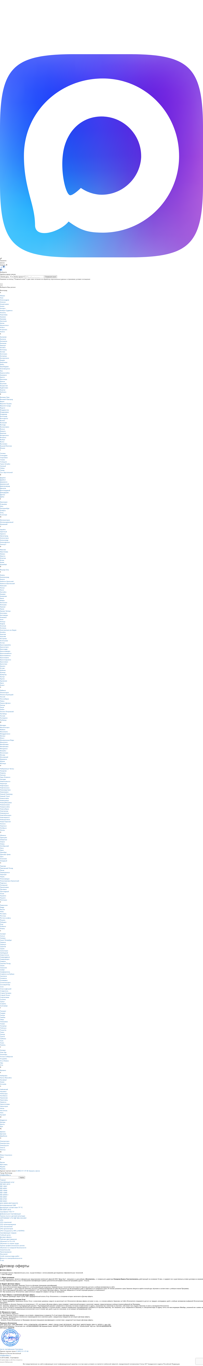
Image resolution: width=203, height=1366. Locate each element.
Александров (4, 300)
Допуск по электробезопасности (11, 1258)
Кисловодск (4, 615)
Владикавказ (4, 412)
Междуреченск (5, 734)
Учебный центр (5, 1235)
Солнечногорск (5, 982)
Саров (2, 948)
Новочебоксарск (5, 815)
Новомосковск (5, 805)
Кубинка (3, 670)
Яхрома (2, 1169)
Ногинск (2, 824)
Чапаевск (3, 1091)
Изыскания (4, 1254)
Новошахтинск (5, 819)
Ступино (3, 999)
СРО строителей (6, 1222)
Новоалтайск (4, 798)
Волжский (3, 423)
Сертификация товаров (8, 1233)
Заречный (3, 532)
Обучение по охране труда (9, 1243)
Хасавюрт (3, 1080)
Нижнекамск (4, 792)
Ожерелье (3, 839)
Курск (2, 683)
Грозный (3, 466)
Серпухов (3, 968)
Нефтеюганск (4, 788)
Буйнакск (3, 392)
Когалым (3, 626)
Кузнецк (2, 672)
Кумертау (3, 674)
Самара (2, 938)
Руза (1, 924)
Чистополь (3, 1110)
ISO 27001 (3, 1199)
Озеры (2, 844)
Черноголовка (5, 1104)
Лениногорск (4, 692)
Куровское (3, 681)
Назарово (3, 771)
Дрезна (2, 494)
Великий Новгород (6, 399)
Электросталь (5, 1143)
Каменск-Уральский (7, 581)
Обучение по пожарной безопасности (13, 1248)
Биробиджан (4, 366)
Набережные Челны (7, 769)
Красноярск (4, 662)
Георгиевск (4, 457)
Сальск (2, 936)
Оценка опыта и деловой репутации (12, 1216)
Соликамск (4, 980)
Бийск (2, 364)
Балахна (3, 339)
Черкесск (3, 1102)
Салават (3, 934)
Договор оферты (6, 1237)
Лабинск (3, 690)
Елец (1, 512)
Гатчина (2, 453)
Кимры (2, 600)
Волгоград (3, 416)
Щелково (3, 1134)
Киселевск (3, 613)
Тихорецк (3, 1026)
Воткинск (3, 437)
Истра (2, 560)
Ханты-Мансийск (6, 1078)
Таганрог (3, 1011)
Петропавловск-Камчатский (9, 881)
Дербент (3, 480)
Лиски (2, 707)
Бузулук (2, 390)
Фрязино (3, 1070)
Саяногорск (4, 951)
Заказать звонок (34, 1171)
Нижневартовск (5, 790)
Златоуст (3, 544)
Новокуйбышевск (6, 802)
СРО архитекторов (6, 1228)
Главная (3, 1180)
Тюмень (2, 1045)
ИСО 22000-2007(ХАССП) (9, 1203)
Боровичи (3, 375)
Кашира (2, 594)
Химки (2, 1082)
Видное (2, 408)
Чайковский (4, 1089)
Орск (1, 856)
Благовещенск (5, 369)
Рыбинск (3, 926)
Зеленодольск (5, 542)
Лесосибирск (4, 699)
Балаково (3, 337)
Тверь (2, 1019)
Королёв (3, 636)
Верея (2, 401)
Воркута (2, 431)
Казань (2, 575)
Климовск (3, 617)
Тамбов (2, 1017)
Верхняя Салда (5, 406)
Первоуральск (5, 872)
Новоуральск (4, 813)
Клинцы (2, 621)
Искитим (3, 558)
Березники (3, 362)
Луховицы (3, 714)
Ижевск (2, 554)
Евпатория (3, 502)
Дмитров (3, 488)
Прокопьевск (4, 887)
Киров (2, 609)
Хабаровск (3, 1075)
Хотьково (3, 1084)
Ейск (1, 506)
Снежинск (3, 978)
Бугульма (3, 383)
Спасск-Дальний (5, 989)
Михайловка (4, 744)
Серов (2, 965)
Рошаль (2, 920)
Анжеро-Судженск (6, 310)
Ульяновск (3, 1054)
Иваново (3, 549)
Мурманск (3, 759)
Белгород (3, 349)
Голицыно (3, 462)
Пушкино (3, 896)
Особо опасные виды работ (9, 1256)
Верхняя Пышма (6, 403)
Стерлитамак (4, 997)
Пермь (2, 876)
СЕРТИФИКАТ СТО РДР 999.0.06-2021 (13, 1218)
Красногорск (4, 647)
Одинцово (3, 837)
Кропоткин (3, 664)
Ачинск (2, 331)
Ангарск (2, 308)
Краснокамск (4, 657)
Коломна (3, 628)
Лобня (2, 709)
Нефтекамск (4, 785)
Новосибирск (4, 809)
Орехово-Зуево (5, 854)
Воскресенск (4, 435)
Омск (2, 848)
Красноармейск (5, 645)
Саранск (3, 942)
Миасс (2, 738)
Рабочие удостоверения (8, 1239)
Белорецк (3, 356)
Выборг (2, 439)
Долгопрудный (5, 490)
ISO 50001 (3, 1201)
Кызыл (2, 685)
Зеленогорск (4, 538)
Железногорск (5, 520)
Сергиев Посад (5, 963)
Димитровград (5, 486)
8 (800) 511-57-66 (22, 1171)
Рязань (2, 928)
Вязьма (2, 448)
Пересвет (3, 874)
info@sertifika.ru (5, 1175)
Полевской (3, 885)
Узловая (3, 1050)
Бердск (2, 360)
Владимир (3, 414)
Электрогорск (4, 1141)
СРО (1, 1220)
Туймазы (3, 1038)
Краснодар (4, 649)
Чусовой (3, 1115)
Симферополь (5, 972)
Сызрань (3, 1003)
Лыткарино (4, 718)
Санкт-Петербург (6, 940)
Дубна (2, 497)
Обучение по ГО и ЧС (7, 1241)
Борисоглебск (5, 373)
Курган (2, 679)
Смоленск (3, 976)
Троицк (2, 1034)
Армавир (3, 319)
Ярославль (4, 1164)
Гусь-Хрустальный (6, 472)
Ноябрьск (3, 828)
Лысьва (2, 716)
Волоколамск (4, 427)
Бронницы (3, 379)
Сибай (2, 970)
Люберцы (3, 720)
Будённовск (4, 388)
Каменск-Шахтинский (7, 583)
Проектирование (6, 1252)
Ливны (2, 701)
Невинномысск (5, 781)
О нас (2, 1260)
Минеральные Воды (7, 740)
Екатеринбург (4, 508)
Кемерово (3, 596)
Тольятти (3, 1030)
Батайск (2, 347)
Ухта (1, 1065)
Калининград (4, 577)
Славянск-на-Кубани (7, 974)
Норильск (3, 826)
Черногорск (4, 1106)
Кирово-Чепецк (5, 611)
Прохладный (4, 891)
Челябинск (3, 1096)
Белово (2, 352)
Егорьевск (3, 504)
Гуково (2, 470)
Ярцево (2, 1166)
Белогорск (3, 354)
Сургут (2, 1001)
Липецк (2, 705)
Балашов (3, 343)
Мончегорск (4, 753)
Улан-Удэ (3, 1052)
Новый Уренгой (5, 821)
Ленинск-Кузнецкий (6, 694)
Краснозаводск (5, 651)
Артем (2, 323)
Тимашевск (4, 1021)
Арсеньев (3, 321)
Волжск (2, 420)
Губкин (2, 468)
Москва (2, 755)
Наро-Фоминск (5, 777)
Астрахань (3, 329)
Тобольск (3, 1028)
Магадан (3, 725)
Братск (2, 377)
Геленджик (3, 455)
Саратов (3, 946)
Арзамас (3, 317)
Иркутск (2, 556)
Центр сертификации (11, 1349)
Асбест (2, 327)
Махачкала (4, 732)
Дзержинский (4, 484)
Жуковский (3, 524)
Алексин (3, 302)
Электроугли (4, 1145)
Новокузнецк (4, 800)
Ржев (1, 911)
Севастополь (4, 955)
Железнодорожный (6, 522)
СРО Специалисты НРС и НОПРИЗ (12, 1231)
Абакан (2, 296)
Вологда (3, 425)
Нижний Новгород (6, 794)
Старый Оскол (5, 995)
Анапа (2, 306)
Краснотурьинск (5, 660)
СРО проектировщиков (8, 1224)
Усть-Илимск (4, 1061)
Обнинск (3, 835)
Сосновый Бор (5, 984)
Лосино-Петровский (7, 711)
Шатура (2, 1122)
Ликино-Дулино (5, 703)
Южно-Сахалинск (6, 1155)
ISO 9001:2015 (5, 1184)
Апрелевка (3, 315)
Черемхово (4, 1098)
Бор (1, 371)
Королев (3, 634)
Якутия (2, 1162)
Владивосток (4, 410)
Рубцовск (3, 922)
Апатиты (3, 312)
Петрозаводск (5, 879)
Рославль (3, 914)
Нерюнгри (3, 783)
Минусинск (4, 742)
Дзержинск (3, 482)
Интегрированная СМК (8, 1205)
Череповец (4, 1100)
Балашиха (3, 341)
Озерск (2, 842)
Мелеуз (2, 736)
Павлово (3, 866)
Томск (2, 1032)
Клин (1, 619)
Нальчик (3, 775)
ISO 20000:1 (4, 1195)
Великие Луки (4, 397)
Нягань (2, 830)
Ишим (2, 562)
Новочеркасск (5, 817)
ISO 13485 (3, 1192)
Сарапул (3, 944)
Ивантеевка (4, 552)
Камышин (3, 585)
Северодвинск (5, 957)
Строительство (5, 1250)
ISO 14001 (3, 1186)
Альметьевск (4, 304)
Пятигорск (3, 900)
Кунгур (2, 676)
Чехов (2, 1108)
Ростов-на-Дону (5, 918)
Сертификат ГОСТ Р (7, 1212)
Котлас (2, 643)
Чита (1, 1112)
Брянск (2, 381)
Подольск (3, 883)
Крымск (2, 666)
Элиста (2, 1147)
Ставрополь (4, 991)
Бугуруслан (4, 385)
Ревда (2, 907)
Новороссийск (5, 807)
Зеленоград (4, 540)
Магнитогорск (4, 727)
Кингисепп (3, 602)
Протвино (3, 889)
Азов (1, 298)
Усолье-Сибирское (6, 1056)
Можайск (3, 751)
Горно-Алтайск (5, 464)
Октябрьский (4, 846)
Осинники (3, 859)
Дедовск (3, 478)
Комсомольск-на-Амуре (8, 630)
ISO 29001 (3, 1197)
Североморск (4, 959)
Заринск (3, 534)
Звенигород (4, 536)
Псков (2, 893)
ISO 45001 (3, 1188)
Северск (3, 961)
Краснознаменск (5, 653)
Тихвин (2, 1024)
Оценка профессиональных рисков (12, 1245)
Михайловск (4, 746)
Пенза (2, 870)
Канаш (2, 588)
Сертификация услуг (7, 1182)
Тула (1, 1041)
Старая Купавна (5, 993)
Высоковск (3, 444)
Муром (2, 761)
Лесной (2, 697)
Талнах (2, 1015)
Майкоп (2, 729)
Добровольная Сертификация (10, 1214)
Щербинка (3, 1136)
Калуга (2, 579)
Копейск (3, 632)
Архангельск (4, 325)
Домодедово (4, 492)
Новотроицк (4, 811)
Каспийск (3, 592)
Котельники (4, 641)
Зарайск (3, 529)
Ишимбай (3, 564)
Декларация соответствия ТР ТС (11, 1207)
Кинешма (3, 605)
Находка (3, 779)
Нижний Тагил (5, 796)
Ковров (2, 624)
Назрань (3, 773)
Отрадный (3, 861)
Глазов (2, 460)
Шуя (1, 1126)
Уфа (1, 1063)
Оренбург (3, 852)
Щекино (2, 1132)
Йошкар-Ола (4, 570)
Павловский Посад (6, 868)
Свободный (4, 953)
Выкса (2, 442)
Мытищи (3, 763)
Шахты (2, 1124)
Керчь (2, 598)
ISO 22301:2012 (5, 1209)
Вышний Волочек (6, 446)
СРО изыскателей (6, 1226)
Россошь (3, 916)
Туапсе (2, 1036)
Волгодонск (4, 418)
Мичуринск (4, 748)
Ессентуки (3, 515)
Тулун (2, 1043)
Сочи (1, 987)
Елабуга (3, 510)
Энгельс (3, 1150)
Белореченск (4, 358)
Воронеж (3, 433)
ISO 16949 (3, 1190)
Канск (2, 590)
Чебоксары (4, 1093)
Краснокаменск (5, 655)
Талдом (2, 1013)
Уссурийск (3, 1059)
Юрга (2, 1157)
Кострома (3, 638)
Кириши (2, 607)
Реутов (2, 909)
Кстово (2, 668)
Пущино (3, 898)
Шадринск (3, 1120)
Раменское (4, 905)
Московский (4, 757)
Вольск (2, 429)
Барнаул (3, 345)
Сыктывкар (4, 1006)
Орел (2, 850)
